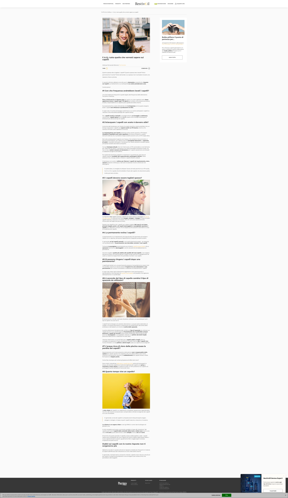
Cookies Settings (216, 495)
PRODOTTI (118, 3)
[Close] (285, 495)
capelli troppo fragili (139, 246)
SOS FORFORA (126, 3)
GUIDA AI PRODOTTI (164, 488)
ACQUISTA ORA (181, 3)
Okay (226, 495)
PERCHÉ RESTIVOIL (108, 3)
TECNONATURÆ (161, 3)
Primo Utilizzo (134, 484)
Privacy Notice (31, 496)
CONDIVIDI (144, 68)
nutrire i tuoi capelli (127, 273)
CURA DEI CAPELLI (164, 487)
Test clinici (147, 483)
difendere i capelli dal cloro (125, 363)
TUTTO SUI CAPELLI (106, 12)
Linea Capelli (134, 483)
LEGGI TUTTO (172, 57)
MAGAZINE (170, 3)
